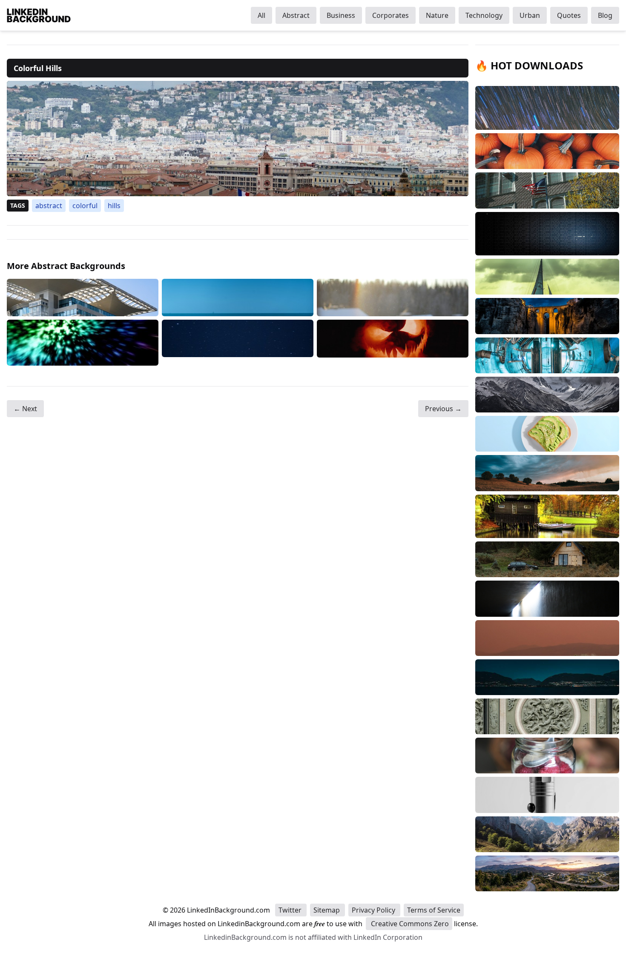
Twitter (291, 910)
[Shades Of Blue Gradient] (237, 297)
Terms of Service (433, 910)
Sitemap (327, 910)
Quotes (569, 15)
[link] (237, 138)
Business (341, 15)
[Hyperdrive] (82, 343)
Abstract (296, 15)
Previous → (443, 408)
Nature (437, 15)
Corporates (390, 15)
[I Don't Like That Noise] (392, 343)
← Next (25, 408)
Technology (484, 15)
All (261, 15)
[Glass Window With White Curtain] (82, 297)
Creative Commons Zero (409, 923)
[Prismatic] (392, 297)
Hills (114, 205)
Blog (605, 15)
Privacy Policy (374, 910)
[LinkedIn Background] (39, 15)
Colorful (85, 205)
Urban (530, 15)
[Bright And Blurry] (237, 343)
